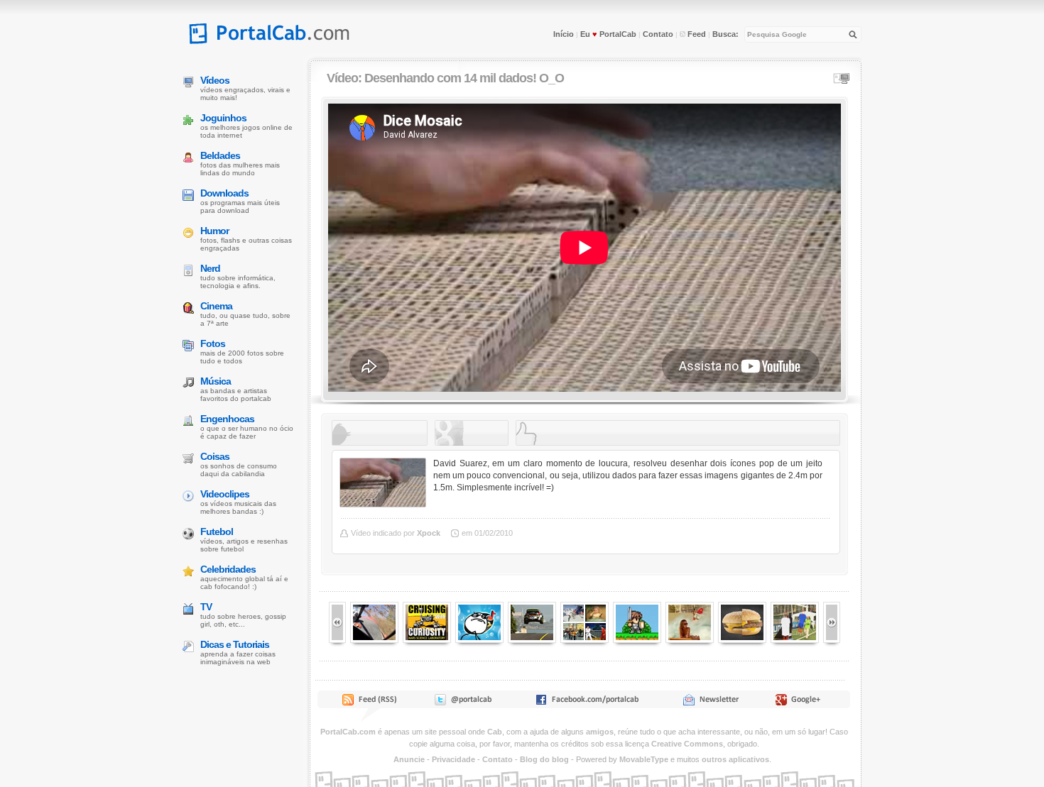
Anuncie (409, 759)
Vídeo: (445, 78)
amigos (600, 731)
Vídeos (214, 80)
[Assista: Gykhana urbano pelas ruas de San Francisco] (532, 640)
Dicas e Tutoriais (234, 644)
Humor (214, 230)
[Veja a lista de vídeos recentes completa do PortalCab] (584, 640)
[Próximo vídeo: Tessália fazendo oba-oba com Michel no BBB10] (337, 640)
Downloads (224, 193)
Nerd (210, 268)
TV (206, 606)
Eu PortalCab (608, 34)
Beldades (220, 155)
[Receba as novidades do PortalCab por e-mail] (710, 702)
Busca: (725, 34)
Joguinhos (223, 117)
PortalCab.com (348, 731)
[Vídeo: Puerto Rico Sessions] (831, 640)
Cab (494, 731)
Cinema (216, 306)
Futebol (216, 531)
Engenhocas (227, 418)
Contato (658, 34)
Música (215, 381)
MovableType (643, 759)
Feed (695, 34)
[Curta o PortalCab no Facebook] (587, 702)
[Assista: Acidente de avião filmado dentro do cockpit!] (374, 640)
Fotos (212, 343)
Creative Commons (687, 743)
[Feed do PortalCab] (370, 702)
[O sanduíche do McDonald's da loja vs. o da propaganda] (742, 640)
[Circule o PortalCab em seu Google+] (802, 702)
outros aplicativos (735, 759)
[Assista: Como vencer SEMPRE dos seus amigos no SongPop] (479, 640)
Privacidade (453, 759)
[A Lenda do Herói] (637, 640)
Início (563, 34)
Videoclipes (224, 494)
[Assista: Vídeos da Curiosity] (427, 640)
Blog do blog (544, 759)
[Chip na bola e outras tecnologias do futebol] (795, 640)
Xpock (428, 533)
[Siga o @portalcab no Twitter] (462, 702)
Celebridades (228, 569)
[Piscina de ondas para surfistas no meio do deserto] (689, 640)
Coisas (214, 456)
